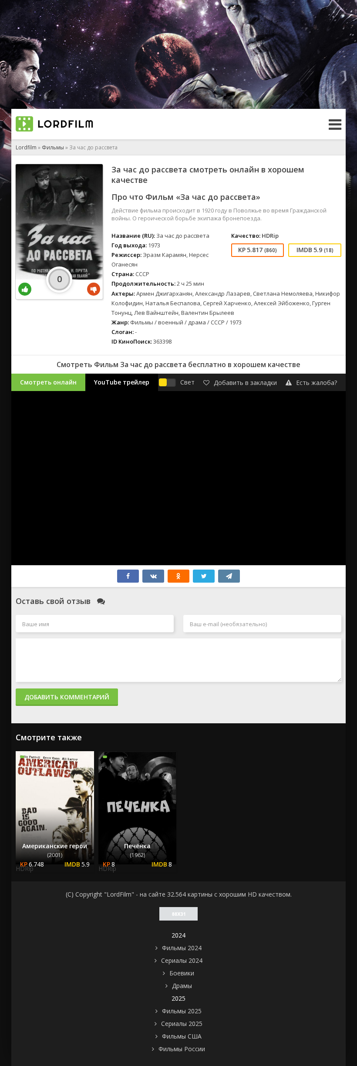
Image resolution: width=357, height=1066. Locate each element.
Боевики (181, 973)
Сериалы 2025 (181, 1023)
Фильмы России (181, 1049)
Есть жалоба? (316, 382)
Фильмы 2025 (182, 1011)
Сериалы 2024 (181, 960)
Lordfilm (26, 147)
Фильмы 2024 (182, 948)
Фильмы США (182, 1036)
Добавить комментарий (66, 697)
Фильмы (53, 147)
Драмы (182, 986)
